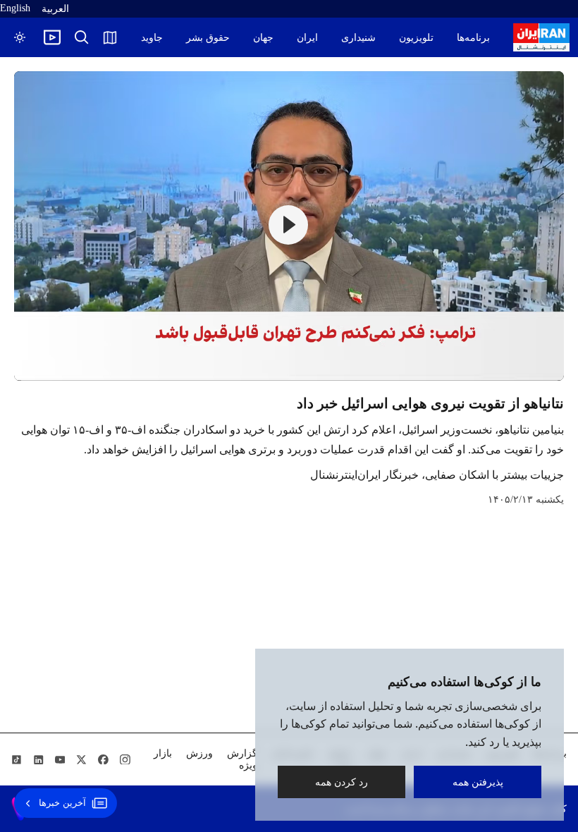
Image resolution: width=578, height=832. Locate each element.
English (15, 8)
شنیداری (358, 37)
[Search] (81, 37)
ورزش (199, 753)
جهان (263, 37)
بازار (163, 753)
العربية (55, 9)
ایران (307, 37)
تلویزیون (416, 37)
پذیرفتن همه (478, 781)
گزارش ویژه (242, 759)
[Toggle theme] (19, 37)
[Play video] (52, 37)
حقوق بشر (208, 37)
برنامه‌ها (473, 37)
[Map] (110, 37)
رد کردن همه (341, 781)
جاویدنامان (141, 37)
